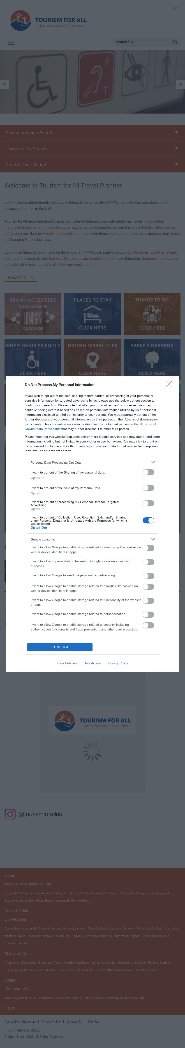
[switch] (148, 472)
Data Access (92, 663)
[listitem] (92, 462)
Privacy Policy (118, 663)
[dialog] (92, 524)
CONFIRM (60, 647)
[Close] (170, 385)
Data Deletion (67, 663)
